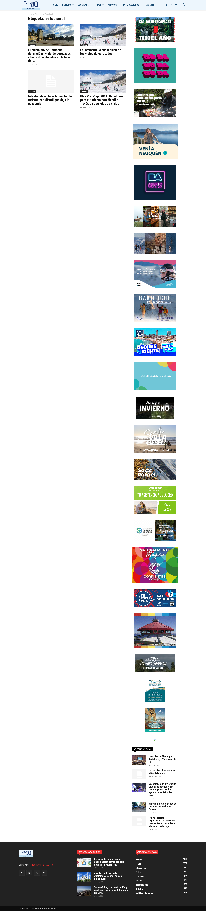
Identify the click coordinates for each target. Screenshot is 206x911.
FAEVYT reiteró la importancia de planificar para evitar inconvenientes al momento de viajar (163, 822)
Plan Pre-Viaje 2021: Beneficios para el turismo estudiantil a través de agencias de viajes (101, 99)
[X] (171, 5)
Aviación (112, 4)
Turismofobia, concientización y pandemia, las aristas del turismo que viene (110, 890)
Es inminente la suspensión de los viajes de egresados (100, 52)
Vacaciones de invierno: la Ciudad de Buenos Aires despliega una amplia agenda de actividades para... (162, 789)
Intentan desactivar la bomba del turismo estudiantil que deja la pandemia (50, 99)
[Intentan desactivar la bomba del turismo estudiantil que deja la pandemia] (51, 81)
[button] (183, 5)
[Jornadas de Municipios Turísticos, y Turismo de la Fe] (139, 760)
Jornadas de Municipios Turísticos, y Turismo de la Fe (162, 759)
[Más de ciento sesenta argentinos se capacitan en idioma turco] (84, 877)
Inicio (55, 4)
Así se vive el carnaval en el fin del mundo (162, 772)
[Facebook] (162, 5)
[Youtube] (176, 5)
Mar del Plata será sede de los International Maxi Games (162, 806)
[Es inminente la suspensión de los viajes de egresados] (103, 35)
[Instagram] (167, 5)
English (149, 4)
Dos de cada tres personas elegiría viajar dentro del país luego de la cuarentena (108, 862)
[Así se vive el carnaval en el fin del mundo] (139, 774)
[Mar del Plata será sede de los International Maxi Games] (139, 807)
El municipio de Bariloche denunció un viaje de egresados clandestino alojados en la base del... (49, 55)
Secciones (83, 4)
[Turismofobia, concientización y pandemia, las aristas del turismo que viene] (84, 891)
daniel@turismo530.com (43, 864)
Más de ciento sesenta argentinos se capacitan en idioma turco (107, 876)
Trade (98, 4)
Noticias (66, 4)
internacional (131, 4)
